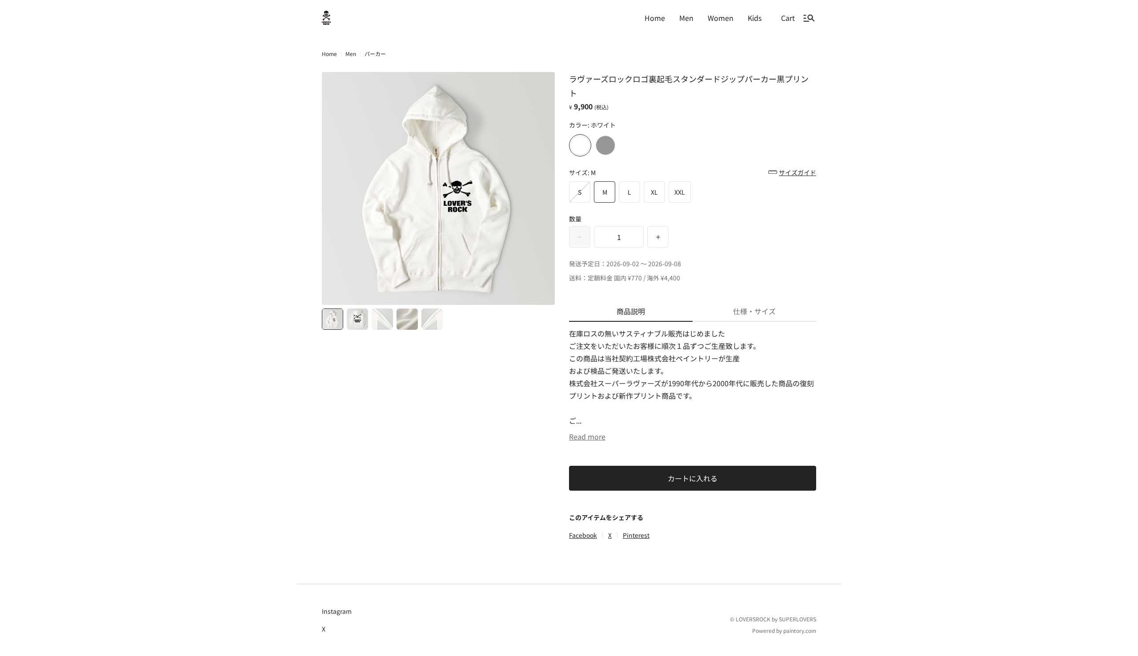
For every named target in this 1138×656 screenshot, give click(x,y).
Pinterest (636, 535)
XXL (679, 192)
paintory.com (799, 630)
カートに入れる (692, 478)
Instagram (337, 611)
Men (350, 53)
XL (654, 192)
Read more (587, 436)
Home (329, 53)
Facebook (583, 535)
